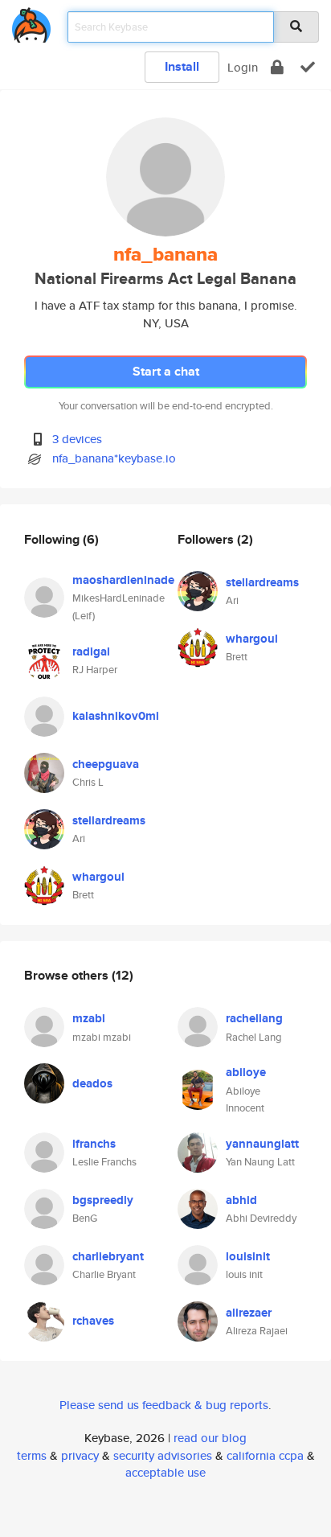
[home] (31, 22)
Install (182, 66)
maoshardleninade (123, 580)
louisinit (248, 1256)
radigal (91, 651)
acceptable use (165, 1472)
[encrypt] (277, 67)
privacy (80, 1455)
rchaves (93, 1320)
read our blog (210, 1437)
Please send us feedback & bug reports (163, 1404)
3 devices (77, 438)
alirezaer (249, 1312)
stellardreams (108, 820)
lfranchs (94, 1144)
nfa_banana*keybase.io (114, 458)
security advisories (162, 1455)
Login (242, 67)
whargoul (98, 877)
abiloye (246, 1072)
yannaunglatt (262, 1144)
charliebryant (108, 1256)
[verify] (307, 67)
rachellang (254, 1018)
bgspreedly (102, 1200)
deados (92, 1083)
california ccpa (265, 1455)
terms (32, 1455)
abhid (241, 1200)
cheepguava (105, 764)
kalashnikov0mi (115, 716)
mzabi (88, 1018)
